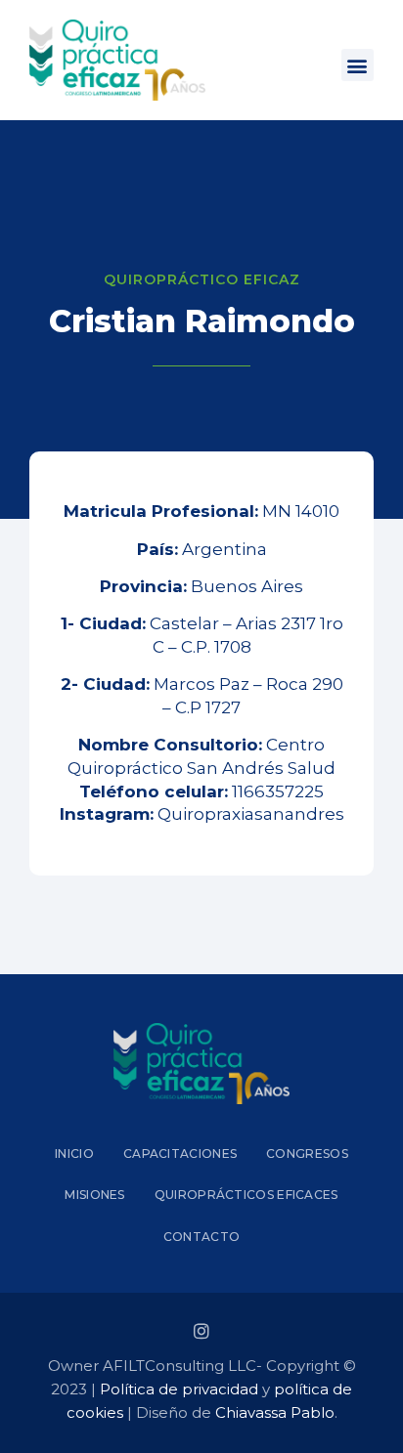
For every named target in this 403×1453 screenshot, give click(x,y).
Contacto (201, 1236)
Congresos (307, 1153)
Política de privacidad (179, 1389)
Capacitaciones (180, 1153)
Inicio (74, 1153)
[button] (357, 65)
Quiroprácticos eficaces (246, 1194)
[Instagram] (201, 1331)
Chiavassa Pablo (275, 1412)
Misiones (94, 1194)
